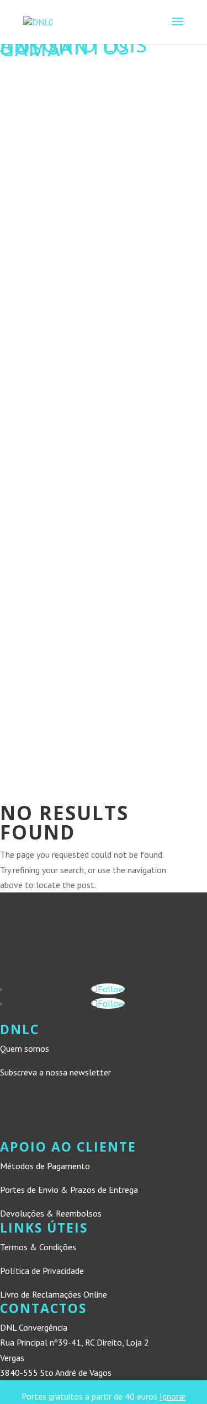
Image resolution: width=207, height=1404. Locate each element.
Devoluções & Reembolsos (51, 1213)
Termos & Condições (38, 1246)
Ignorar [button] (173, 1396)
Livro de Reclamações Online (53, 1294)
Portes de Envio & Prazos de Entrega (69, 1189)
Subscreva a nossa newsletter (55, 1072)
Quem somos (24, 1048)
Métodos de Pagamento (45, 1165)
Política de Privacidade (42, 1270)
